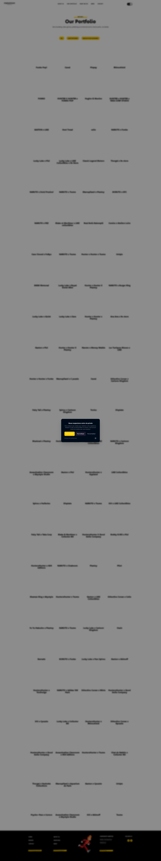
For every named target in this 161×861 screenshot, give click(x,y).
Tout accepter (69, 433)
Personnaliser (91, 433)
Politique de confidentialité (70, 438)
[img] (95, 438)
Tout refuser (80, 433)
